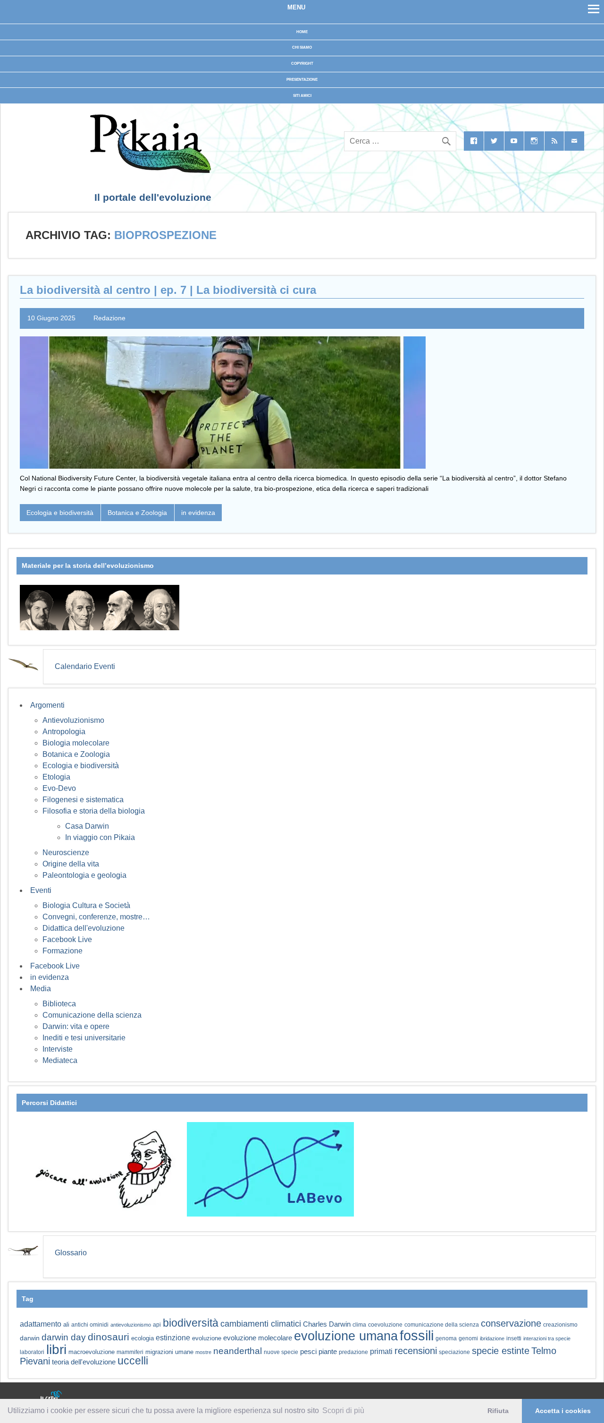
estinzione (173, 1337)
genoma (446, 1338)
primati (381, 1351)
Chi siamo (302, 47)
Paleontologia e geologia (84, 875)
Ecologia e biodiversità (59, 512)
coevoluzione (385, 1324)
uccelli (132, 1361)
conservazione (511, 1323)
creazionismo (560, 1324)
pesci (308, 1351)
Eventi (40, 890)
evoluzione (206, 1338)
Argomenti (47, 705)
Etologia (56, 777)
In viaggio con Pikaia (100, 837)
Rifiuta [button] (498, 1410)
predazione (353, 1352)
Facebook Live (67, 939)
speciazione (454, 1352)
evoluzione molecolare (257, 1338)
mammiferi (130, 1352)
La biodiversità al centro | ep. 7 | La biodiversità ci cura (168, 289)
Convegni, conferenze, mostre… (96, 917)
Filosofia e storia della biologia (93, 811)
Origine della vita (70, 864)
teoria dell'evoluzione (84, 1362)
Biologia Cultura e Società (86, 905)
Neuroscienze (65, 853)
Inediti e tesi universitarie (84, 1038)
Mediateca (59, 1060)
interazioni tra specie (546, 1338)
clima (359, 1324)
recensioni (415, 1351)
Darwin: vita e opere (75, 1026)
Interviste (57, 1049)
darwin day (64, 1337)
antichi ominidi (90, 1324)
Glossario (71, 1253)
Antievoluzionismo (73, 720)
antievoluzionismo (130, 1325)
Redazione (109, 318)
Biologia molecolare (75, 743)
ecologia (142, 1338)
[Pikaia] (149, 170)
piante (328, 1351)
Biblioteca (59, 1004)
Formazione (62, 951)
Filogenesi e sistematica (83, 800)
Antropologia (63, 732)
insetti (513, 1338)
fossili (417, 1335)
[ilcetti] (51, 1397)
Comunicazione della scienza (92, 1015)
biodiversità (190, 1323)
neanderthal (237, 1351)
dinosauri (108, 1336)
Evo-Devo (59, 788)
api (157, 1324)
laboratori (32, 1352)
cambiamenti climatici (260, 1324)
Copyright (302, 63)
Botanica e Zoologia (137, 512)
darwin (30, 1338)
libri (56, 1349)
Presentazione (302, 79)
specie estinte (500, 1351)
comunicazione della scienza (441, 1324)
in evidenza (198, 512)
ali (66, 1324)
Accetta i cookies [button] (563, 1410)
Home (302, 32)
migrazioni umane (169, 1351)
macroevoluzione (91, 1351)
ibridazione (492, 1338)
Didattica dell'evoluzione (83, 928)
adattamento (40, 1324)
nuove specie (281, 1352)
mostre (203, 1352)
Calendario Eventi (85, 666)
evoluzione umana (346, 1336)
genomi (468, 1338)
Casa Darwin (87, 826)
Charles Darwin (327, 1324)
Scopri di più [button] (343, 1410)
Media (40, 989)
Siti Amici (302, 96)
